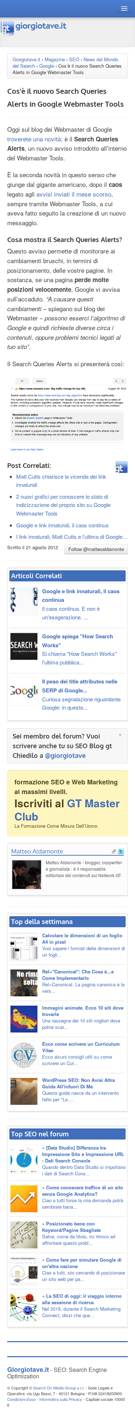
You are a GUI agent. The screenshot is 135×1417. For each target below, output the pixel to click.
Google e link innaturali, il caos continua (62, 525)
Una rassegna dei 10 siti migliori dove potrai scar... (82, 1017)
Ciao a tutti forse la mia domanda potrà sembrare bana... (82, 1197)
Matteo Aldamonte (37, 851)
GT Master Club (67, 809)
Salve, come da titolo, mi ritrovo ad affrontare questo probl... (78, 1233)
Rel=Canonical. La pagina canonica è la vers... (83, 981)
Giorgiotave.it (26, 59)
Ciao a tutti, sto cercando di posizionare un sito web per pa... (83, 1269)
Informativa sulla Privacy (60, 1399)
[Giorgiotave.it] (34, 28)
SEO (74, 59)
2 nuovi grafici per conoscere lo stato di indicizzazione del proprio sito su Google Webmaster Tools (63, 505)
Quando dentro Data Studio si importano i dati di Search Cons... (84, 1160)
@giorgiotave (65, 755)
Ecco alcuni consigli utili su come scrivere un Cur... (81, 1053)
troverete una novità (34, 138)
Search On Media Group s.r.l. (58, 1388)
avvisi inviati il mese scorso (73, 193)
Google (46, 65)
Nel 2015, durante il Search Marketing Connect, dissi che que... (82, 1305)
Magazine (55, 59)
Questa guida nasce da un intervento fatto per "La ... (80, 1090)
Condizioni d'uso (21, 1399)
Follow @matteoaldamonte (96, 549)
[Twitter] (121, 850)
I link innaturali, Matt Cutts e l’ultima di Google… (72, 536)
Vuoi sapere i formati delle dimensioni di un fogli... (83, 945)
